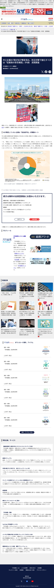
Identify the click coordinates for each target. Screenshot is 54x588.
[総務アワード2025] (40, 239)
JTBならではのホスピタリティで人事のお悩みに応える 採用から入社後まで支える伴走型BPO (45, 332)
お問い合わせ (32, 568)
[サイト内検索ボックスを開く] (52, 23)
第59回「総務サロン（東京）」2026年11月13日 (20, 26)
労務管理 (3, 23)
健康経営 (24, 23)
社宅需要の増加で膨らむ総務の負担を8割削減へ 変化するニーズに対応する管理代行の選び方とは (45, 295)
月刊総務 (17, 259)
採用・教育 (10, 23)
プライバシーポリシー (41, 570)
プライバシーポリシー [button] (8, 6)
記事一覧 (12, 29)
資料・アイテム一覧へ (27, 432)
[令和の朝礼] (27, 54)
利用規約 (22, 570)
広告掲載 (39, 568)
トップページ (4, 29)
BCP (3, 127)
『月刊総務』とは (15, 568)
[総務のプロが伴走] (40, 264)
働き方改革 (31, 23)
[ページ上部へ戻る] (51, 585)
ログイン (50, 20)
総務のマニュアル (19, 253)
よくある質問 (24, 568)
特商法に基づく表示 (30, 570)
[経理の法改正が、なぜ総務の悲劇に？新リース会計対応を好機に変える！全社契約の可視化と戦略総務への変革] (27, 14)
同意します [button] (3, 7)
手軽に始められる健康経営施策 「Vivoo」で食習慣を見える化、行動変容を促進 (45, 313)
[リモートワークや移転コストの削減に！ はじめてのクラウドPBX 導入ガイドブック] (27, 121)
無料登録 (50, 18)
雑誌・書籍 (10, 351)
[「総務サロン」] (40, 252)
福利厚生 (17, 23)
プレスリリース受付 (13, 570)
